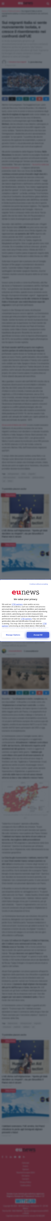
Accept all (38, 635)
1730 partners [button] (17, 604)
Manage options (13, 635)
